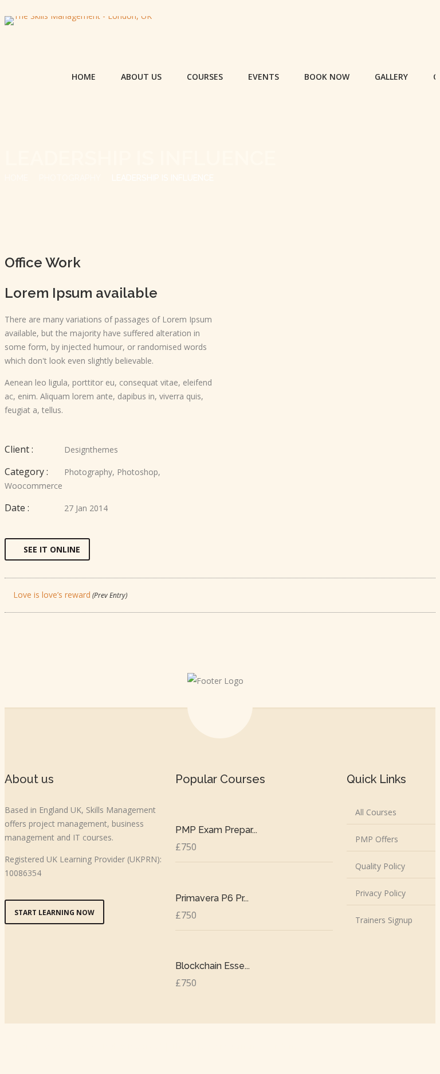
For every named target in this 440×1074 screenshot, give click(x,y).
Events (263, 76)
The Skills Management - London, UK (240, 1046)
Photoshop (137, 471)
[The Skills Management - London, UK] (78, 20)
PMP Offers (376, 839)
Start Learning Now (54, 912)
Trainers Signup (383, 920)
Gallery (391, 76)
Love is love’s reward (69, 594)
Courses (205, 76)
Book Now (326, 76)
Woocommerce (33, 485)
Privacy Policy (380, 893)
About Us (141, 76)
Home (84, 76)
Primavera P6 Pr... (212, 898)
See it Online (51, 549)
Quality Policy (380, 866)
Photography (70, 177)
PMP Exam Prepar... (216, 829)
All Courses (375, 812)
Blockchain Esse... (212, 965)
